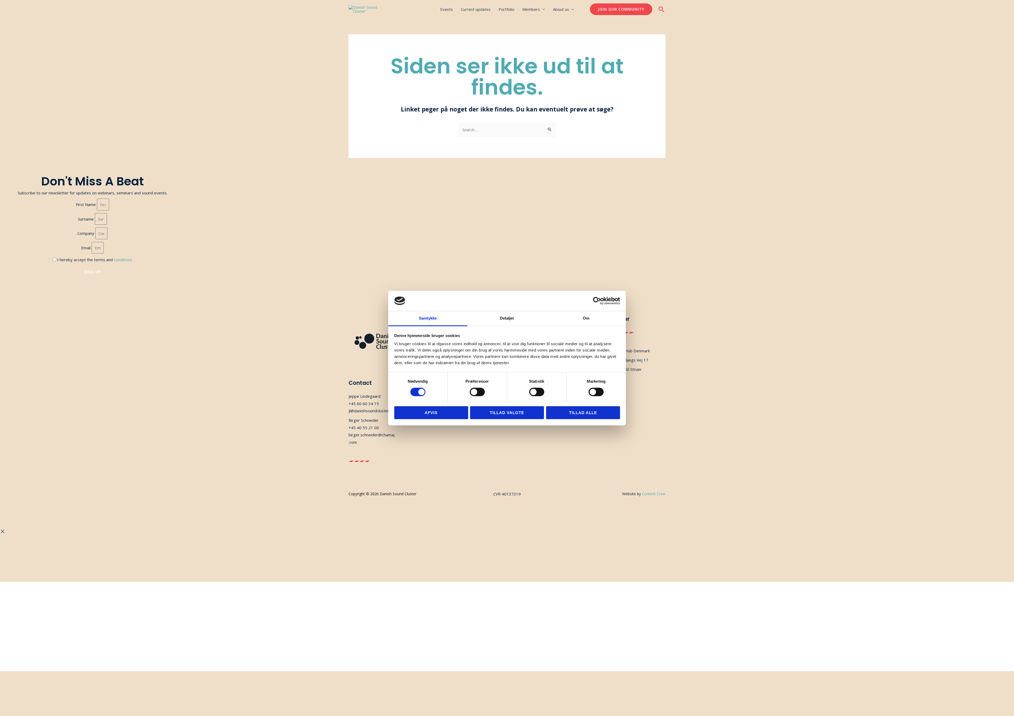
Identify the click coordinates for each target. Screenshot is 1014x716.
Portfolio (506, 9)
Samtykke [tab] (428, 318)
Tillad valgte (507, 412)
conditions (123, 259)
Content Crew (653, 493)
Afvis (431, 412)
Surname (86, 219)
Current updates (476, 9)
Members (531, 9)
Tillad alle (583, 412)
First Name (86, 204)
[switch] (477, 392)
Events (446, 9)
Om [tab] (586, 318)
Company (86, 233)
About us (561, 9)
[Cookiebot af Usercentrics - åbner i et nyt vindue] (597, 301)
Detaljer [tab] (507, 318)
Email (86, 247)
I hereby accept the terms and (94, 259)
